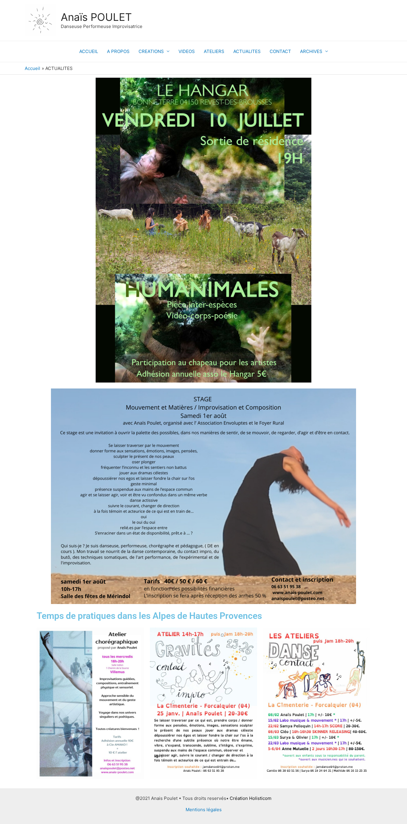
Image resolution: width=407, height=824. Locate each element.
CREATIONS (151, 51)
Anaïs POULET (96, 17)
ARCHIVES (311, 51)
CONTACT (280, 51)
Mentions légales (204, 809)
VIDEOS (186, 51)
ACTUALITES (247, 51)
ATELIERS (214, 51)
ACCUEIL (88, 51)
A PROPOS (118, 51)
